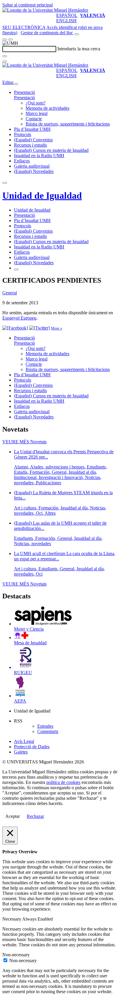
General (9, 292)
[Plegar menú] (15, 84)
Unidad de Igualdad (42, 195)
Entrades (45, 726)
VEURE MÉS (24, 441)
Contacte (34, 118)
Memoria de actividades (47, 108)
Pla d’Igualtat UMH (32, 129)
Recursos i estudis (30, 145)
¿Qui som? (35, 102)
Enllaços (22, 160)
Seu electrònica (23, 27)
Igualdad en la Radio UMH (39, 155)
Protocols (22, 134)
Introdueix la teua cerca (78, 48)
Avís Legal (24, 741)
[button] (24, 97)
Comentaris (47, 731)
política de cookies (63, 782)
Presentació (24, 92)
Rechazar (35, 816)
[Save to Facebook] (15, 327)
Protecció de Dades (32, 746)
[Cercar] (4, 56)
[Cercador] (76, 34)
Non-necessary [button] (16, 954)
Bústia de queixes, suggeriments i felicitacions (68, 123)
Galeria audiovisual (32, 166)
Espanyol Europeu (19, 317)
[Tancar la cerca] (4, 61)
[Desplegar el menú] (10, 39)
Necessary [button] (12, 918)
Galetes (21, 751)
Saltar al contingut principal (27, 4)
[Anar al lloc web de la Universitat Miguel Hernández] (45, 10)
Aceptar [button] (12, 816)
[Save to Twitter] (39, 327)
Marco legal (36, 113)
